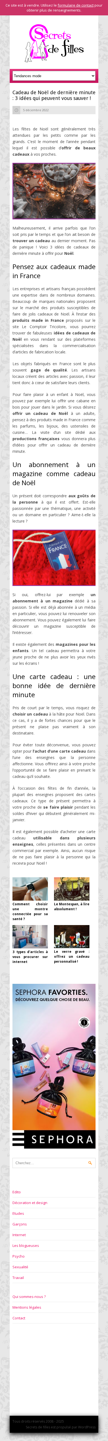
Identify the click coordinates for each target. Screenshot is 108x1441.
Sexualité (20, 1266)
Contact (18, 1318)
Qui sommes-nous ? (29, 1296)
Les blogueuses (25, 1245)
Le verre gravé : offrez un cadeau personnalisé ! (71, 957)
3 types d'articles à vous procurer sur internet (30, 957)
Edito (16, 1191)
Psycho (18, 1256)
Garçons (19, 1224)
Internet (19, 1234)
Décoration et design (29, 1202)
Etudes (18, 1213)
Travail (18, 1277)
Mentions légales (26, 1307)
